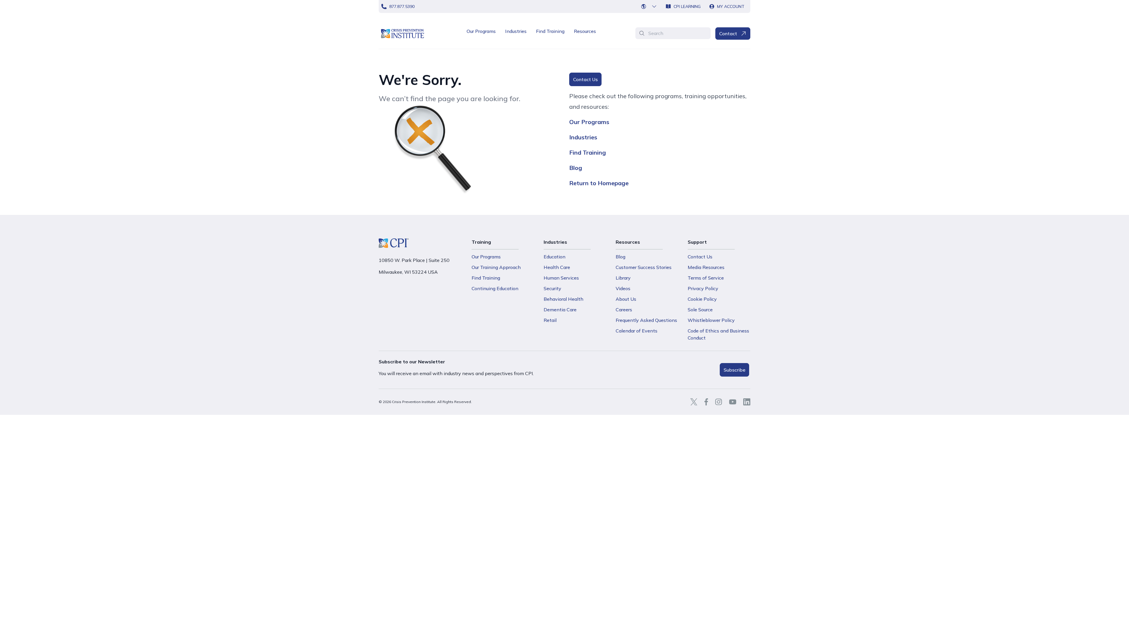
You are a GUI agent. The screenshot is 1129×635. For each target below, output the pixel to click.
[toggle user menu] (649, 6)
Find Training (550, 31)
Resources (585, 31)
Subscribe (734, 370)
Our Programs (481, 31)
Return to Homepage (599, 183)
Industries (516, 31)
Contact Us (585, 79)
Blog (575, 167)
